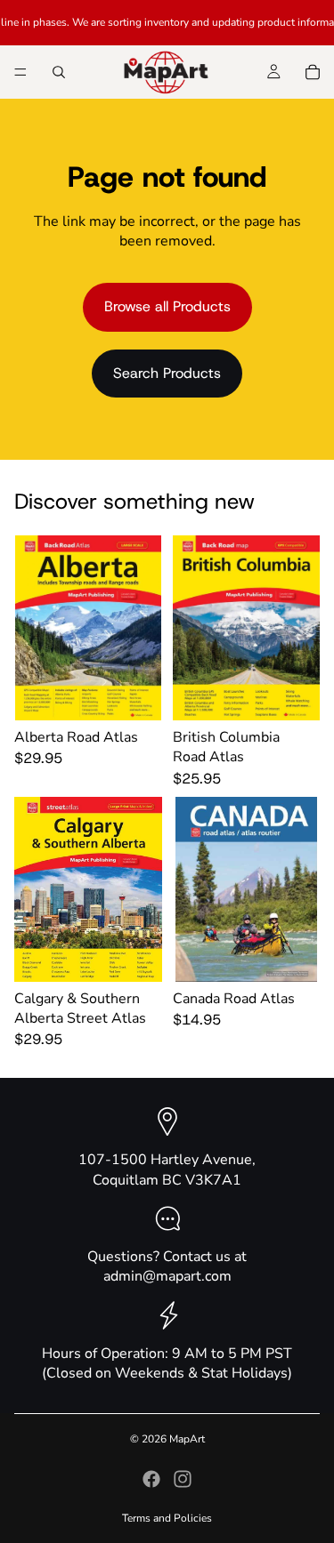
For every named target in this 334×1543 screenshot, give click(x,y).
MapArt (187, 1439)
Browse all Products (167, 306)
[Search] (58, 72)
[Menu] (20, 72)
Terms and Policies (167, 1518)
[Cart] (312, 72)
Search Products (167, 373)
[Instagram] (182, 1479)
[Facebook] (151, 1479)
